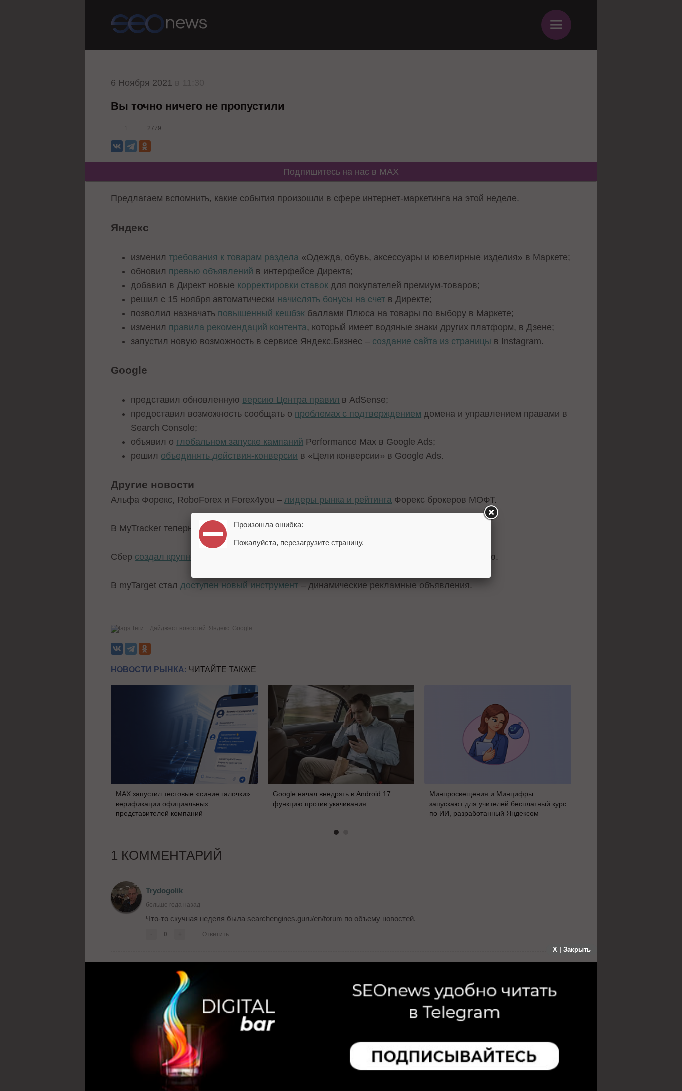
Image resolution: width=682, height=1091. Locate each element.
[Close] (491, 513)
